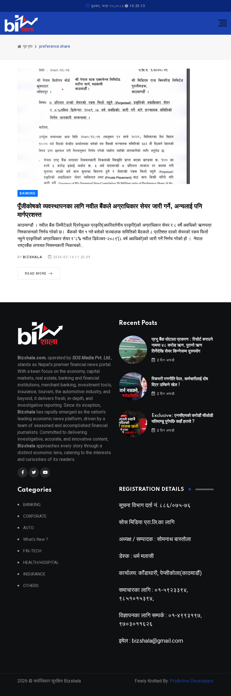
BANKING (27, 193)
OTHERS (31, 586)
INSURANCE (34, 574)
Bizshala (32, 257)
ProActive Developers (192, 681)
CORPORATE (34, 516)
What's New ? (35, 539)
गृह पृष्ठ (27, 46)
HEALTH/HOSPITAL (41, 563)
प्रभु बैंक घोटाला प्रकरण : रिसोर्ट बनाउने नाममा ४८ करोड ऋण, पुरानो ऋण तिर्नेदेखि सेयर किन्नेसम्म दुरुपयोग (182, 345)
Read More (35, 273)
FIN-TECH (32, 551)
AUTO (28, 528)
